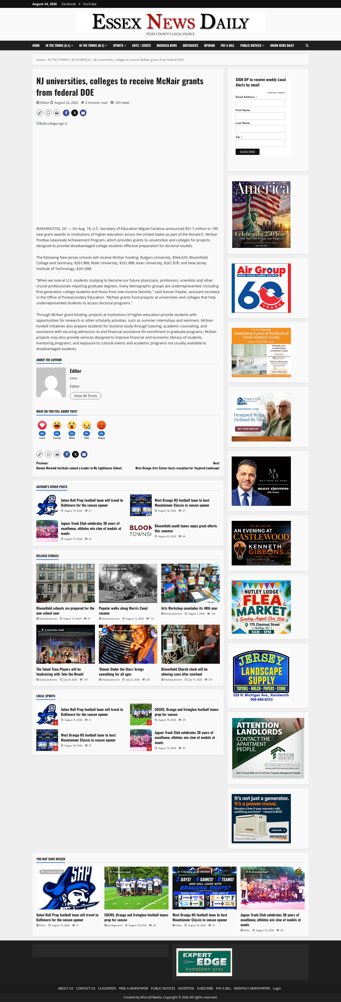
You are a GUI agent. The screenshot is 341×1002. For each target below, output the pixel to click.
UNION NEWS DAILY (282, 45)
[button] (307, 45)
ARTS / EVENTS (141, 45)
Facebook (69, 4)
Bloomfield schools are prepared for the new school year (65, 611)
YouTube (89, 4)
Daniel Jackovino (48, 618)
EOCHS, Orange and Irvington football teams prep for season (141, 714)
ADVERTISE (186, 988)
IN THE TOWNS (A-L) (58, 45)
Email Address (246, 97)
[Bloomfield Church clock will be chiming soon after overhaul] (190, 644)
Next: (177, 466)
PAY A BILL (227, 45)
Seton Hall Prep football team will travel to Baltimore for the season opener (47, 505)
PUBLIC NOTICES (163, 988)
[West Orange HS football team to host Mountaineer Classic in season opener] (204, 888)
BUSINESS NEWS (167, 45)
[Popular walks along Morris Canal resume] (128, 583)
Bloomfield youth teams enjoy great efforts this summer (141, 531)
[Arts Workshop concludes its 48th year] (190, 583)
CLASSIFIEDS (107, 988)
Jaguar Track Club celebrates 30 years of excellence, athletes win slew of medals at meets (47, 531)
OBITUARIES (190, 45)
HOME (36, 45)
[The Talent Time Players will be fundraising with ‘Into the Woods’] (65, 644)
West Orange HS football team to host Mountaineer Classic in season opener (141, 505)
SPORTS (118, 45)
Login (277, 988)
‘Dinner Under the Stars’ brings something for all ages (121, 671)
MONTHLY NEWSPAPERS (252, 988)
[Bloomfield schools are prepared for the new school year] (65, 583)
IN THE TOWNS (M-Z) (91, 45)
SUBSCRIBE (205, 988)
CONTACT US (85, 988)
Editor (44, 102)
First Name (243, 110)
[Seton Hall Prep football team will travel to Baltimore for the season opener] (68, 888)
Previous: (79, 466)
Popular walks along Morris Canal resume (123, 611)
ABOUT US (65, 988)
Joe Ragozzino (115, 925)
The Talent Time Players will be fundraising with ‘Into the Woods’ (60, 671)
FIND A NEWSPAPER (133, 988)
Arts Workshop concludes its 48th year (189, 608)
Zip (239, 137)
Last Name (243, 123)
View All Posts (85, 395)
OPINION (209, 45)
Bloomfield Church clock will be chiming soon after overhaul (184, 671)
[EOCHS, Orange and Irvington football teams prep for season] (136, 888)
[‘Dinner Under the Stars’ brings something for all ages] (128, 644)
